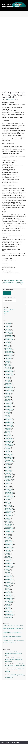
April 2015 (7, 521)
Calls (17, 99)
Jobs (5, 314)
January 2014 (8, 543)
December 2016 (9, 492)
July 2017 (7, 482)
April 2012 (7, 573)
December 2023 (9, 370)
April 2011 (7, 591)
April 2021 (7, 416)
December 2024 (9, 352)
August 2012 (8, 567)
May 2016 (7, 502)
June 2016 (7, 501)
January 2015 (8, 525)
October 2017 (8, 477)
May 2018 (7, 467)
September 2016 (9, 496)
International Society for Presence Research (12, 5)
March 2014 (8, 540)
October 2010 (8, 599)
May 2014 (7, 537)
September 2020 (9, 426)
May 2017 (7, 485)
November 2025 (9, 336)
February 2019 (8, 454)
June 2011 (7, 588)
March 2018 (8, 470)
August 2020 (8, 428)
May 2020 (7, 432)
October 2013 (8, 547)
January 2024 (8, 368)
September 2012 (9, 566)
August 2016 (8, 498)
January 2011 (8, 595)
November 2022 (9, 389)
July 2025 (7, 342)
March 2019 (8, 453)
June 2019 (7, 448)
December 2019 (9, 440)
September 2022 (9, 392)
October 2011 (8, 582)
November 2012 (9, 563)
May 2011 (7, 589)
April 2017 (7, 486)
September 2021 (9, 409)
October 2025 (8, 338)
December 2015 (9, 509)
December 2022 (9, 387)
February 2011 (8, 594)
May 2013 (7, 554)
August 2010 (8, 602)
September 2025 (9, 339)
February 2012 (8, 576)
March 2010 (8, 610)
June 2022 (7, 396)
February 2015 (8, 524)
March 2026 (8, 330)
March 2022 (8, 400)
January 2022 (8, 403)
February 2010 (8, 611)
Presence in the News (9, 309)
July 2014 (7, 534)
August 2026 (8, 323)
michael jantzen (9, 651)
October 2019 (8, 442)
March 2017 (8, 487)
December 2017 (9, 474)
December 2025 (9, 335)
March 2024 (8, 365)
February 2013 (8, 559)
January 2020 (8, 438)
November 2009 (9, 615)
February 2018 (8, 471)
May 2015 (7, 519)
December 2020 (9, 422)
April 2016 (7, 503)
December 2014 (9, 527)
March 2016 (8, 505)
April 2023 (7, 381)
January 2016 (8, 508)
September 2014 (9, 531)
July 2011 (7, 586)
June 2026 (7, 326)
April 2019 (7, 451)
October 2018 (8, 460)
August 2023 (8, 375)
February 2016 (8, 506)
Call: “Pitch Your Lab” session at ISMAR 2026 (13, 625)
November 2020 (9, 423)
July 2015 (7, 517)
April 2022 (7, 399)
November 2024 (9, 354)
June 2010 (7, 605)
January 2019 (8, 455)
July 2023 (7, 377)
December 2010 (9, 596)
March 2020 (8, 435)
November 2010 (9, 598)
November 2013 (9, 546)
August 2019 (8, 445)
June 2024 (7, 361)
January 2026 (8, 333)
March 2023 (8, 383)
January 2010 (8, 613)
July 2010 (7, 604)
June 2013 (7, 553)
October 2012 (8, 565)
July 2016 (7, 499)
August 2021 (8, 410)
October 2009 (8, 617)
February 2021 (8, 419)
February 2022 (8, 402)
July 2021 (7, 412)
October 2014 (8, 530)
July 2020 (7, 429)
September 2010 (9, 601)
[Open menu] (3, 14)
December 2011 (8, 579)
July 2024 (7, 360)
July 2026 (7, 325)
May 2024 (7, 362)
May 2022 (7, 397)
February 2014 (8, 541)
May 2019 (7, 450)
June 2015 (7, 518)
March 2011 (8, 592)
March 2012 (8, 575)
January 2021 (8, 421)
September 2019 (9, 444)
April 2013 (7, 556)
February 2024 (8, 367)
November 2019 (9, 441)
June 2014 (7, 535)
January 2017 (8, 490)
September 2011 (9, 583)
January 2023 (8, 386)
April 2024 (7, 364)
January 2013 (8, 560)
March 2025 (8, 348)
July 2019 (7, 447)
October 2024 (8, 355)
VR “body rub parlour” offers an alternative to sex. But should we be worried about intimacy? (15, 676)
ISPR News (6, 311)
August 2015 (8, 515)
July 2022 (7, 394)
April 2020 (7, 434)
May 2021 (7, 415)
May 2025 (7, 345)
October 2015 (8, 512)
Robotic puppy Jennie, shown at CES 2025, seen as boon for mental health (14, 659)
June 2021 (7, 413)
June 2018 (7, 466)
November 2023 (9, 371)
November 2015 (9, 511)
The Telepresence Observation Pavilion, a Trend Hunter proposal (13, 653)
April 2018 (7, 469)
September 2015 (9, 514)
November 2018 (9, 458)
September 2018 (9, 461)
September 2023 (9, 374)
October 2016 (8, 495)
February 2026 (8, 332)
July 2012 (7, 569)
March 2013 (8, 557)
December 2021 (9, 405)
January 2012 (8, 578)
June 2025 (7, 344)
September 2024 (9, 357)
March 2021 (8, 418)
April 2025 (7, 346)
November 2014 (9, 528)
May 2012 (7, 572)
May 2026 (7, 328)
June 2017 (7, 483)
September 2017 (9, 479)
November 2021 (9, 406)
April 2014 (7, 538)
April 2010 (7, 608)
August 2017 (8, 480)
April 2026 (7, 329)
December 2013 (9, 544)
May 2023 (7, 380)
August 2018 (8, 463)
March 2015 (8, 522)
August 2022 (8, 393)
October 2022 (8, 390)
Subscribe (7, 293)
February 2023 (8, 384)
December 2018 (9, 457)
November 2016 (9, 493)
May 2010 (7, 607)
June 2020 (7, 431)
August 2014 (8, 533)
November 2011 (8, 581)
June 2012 (7, 570)
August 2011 (8, 585)
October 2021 (8, 408)
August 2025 (8, 341)
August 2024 (8, 358)
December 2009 (9, 614)
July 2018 (7, 464)
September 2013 (9, 549)
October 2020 (8, 425)
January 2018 (8, 473)
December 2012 (9, 562)
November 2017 (9, 476)
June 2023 (7, 378)
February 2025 (8, 349)
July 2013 (7, 551)
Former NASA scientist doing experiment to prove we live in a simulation (14, 670)
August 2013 (8, 550)
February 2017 (8, 489)
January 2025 (8, 351)
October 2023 (8, 373)
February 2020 (8, 437)
